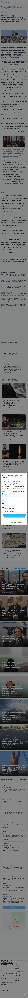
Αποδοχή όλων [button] (14, 515)
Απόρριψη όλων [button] (14, 518)
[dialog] (14, 499)
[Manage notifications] (24, 995)
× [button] (24, 475)
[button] (14, 497)
